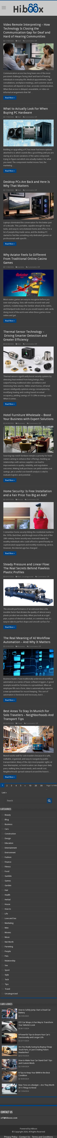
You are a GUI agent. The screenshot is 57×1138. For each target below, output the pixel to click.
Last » (4, 792)
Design (8, 838)
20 (36, 785)
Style (7, 975)
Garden (8, 885)
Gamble (21, 267)
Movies (8, 932)
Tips (7, 984)
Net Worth (9, 942)
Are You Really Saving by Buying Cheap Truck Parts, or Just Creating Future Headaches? (35, 1049)
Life (6, 914)
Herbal (7, 899)
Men (7, 928)
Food (7, 871)
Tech (19, 41)
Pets (6, 956)
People (8, 951)
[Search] (49, 800)
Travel (20, 723)
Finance (8, 862)
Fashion (8, 857)
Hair (6, 890)
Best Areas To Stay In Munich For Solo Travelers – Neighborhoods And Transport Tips (28, 715)
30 (41, 785)
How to (8, 909)
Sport (7, 970)
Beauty (8, 815)
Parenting (9, 946)
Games (8, 881)
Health (7, 895)
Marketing (9, 923)
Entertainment (11, 848)
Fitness (8, 866)
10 (30, 785)
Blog (7, 819)
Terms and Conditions (42, 1137)
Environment (10, 852)
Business (21, 423)
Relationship (10, 961)
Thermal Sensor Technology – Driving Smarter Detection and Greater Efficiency (25, 335)
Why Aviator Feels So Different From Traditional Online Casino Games (25, 258)
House (20, 500)
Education (9, 843)
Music (7, 937)
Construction (10, 834)
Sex (6, 965)
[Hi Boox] (28, 7)
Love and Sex (10, 918)
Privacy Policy (10, 1137)
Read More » (10, 98)
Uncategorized (27, 577)
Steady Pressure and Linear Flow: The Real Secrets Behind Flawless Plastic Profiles (26, 568)
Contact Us (24, 1137)
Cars (7, 829)
